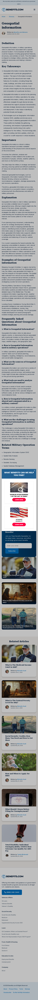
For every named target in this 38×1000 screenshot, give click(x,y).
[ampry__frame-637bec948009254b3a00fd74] (19, 500)
